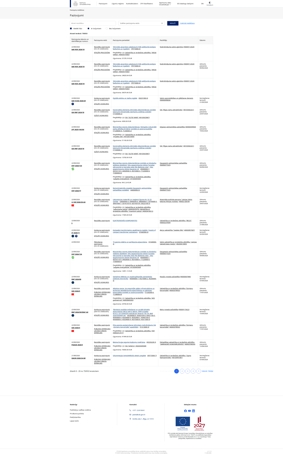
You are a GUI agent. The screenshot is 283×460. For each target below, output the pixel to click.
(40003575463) (123, 55)
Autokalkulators (132, 4)
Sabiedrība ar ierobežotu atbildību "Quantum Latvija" (131, 210)
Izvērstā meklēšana (187, 23)
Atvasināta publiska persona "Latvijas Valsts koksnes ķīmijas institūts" (176, 200)
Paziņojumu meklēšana (77, 10)
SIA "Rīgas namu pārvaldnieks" (171, 110)
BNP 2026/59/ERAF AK (80, 312)
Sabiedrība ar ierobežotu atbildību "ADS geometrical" (134, 299)
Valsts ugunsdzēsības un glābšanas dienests (176, 98)
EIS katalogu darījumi (185, 4)
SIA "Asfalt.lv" (130, 346)
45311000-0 (145, 319)
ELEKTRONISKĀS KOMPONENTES (125, 221)
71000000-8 (117, 173)
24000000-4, (124, 201)
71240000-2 (127, 131)
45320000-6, (127, 317)
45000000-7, (145, 169)
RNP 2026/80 (76, 279)
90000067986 (185, 277)
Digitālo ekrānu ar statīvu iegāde (125, 98)
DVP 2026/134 (77, 166)
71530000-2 (117, 114)
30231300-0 (143, 98)
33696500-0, (134, 201)
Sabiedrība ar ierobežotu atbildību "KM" (140, 331)
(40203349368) (140, 346)
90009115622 (184, 309)
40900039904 (190, 127)
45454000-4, (117, 317)
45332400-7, (136, 317)
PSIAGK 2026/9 (77, 345)
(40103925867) (144, 117)
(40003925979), (134, 209)
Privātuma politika (77, 414)
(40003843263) (127, 300)
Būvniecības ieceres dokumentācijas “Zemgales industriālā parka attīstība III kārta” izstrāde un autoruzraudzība (134, 128)
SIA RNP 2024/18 (78, 112)
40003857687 (189, 230)
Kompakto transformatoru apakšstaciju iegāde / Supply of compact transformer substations (134, 231)
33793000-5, (152, 201)
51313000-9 (144, 327)
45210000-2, (144, 279)
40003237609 (165, 223)
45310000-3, (136, 171)
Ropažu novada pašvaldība (170, 277)
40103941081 (177, 357)
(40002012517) (118, 333)
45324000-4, (127, 319)
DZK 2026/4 (76, 328)
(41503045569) (135, 179)
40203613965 (181, 244)
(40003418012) (147, 211)
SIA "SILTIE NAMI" (132, 117)
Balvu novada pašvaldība (169, 309)
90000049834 (165, 100)
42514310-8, (136, 203)
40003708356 (190, 344)
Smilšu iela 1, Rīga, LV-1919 (143, 419)
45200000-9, (132, 315)
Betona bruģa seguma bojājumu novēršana (129, 342)
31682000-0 (143, 232)
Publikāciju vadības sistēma (80, 410)
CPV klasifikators (146, 4)
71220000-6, (145, 171)
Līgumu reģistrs (118, 4)
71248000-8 (117, 294)
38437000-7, (117, 203)
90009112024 (189, 47)
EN (202, 4)
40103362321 (188, 110)
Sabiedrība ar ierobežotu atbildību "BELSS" (176, 221)
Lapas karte (74, 421)
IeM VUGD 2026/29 (79, 101)
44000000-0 (135, 190)
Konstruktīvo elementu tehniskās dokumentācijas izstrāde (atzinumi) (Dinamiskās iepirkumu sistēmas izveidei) (134, 111)
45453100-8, (141, 315)
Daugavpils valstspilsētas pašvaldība (173, 163)
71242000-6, (149, 292)
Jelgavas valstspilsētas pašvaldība (172, 127)
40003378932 (175, 290)
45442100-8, (145, 317)
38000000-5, (143, 201)
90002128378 (184, 201)
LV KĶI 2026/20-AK (78, 202)
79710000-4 (135, 49)
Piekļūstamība (75, 417)
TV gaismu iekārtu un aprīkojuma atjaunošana (130, 242)
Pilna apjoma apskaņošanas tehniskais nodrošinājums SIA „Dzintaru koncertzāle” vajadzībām (134, 326)
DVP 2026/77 (76, 191)
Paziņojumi (103, 4)
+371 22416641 (138, 410)
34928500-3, (127, 171)
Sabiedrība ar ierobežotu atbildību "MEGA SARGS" (134, 54)
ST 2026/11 (76, 233)
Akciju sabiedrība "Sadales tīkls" (172, 230)
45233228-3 (151, 342)
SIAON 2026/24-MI (78, 358)
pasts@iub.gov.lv (138, 414)
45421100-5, (150, 315)
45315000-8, (136, 319)
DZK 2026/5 (76, 291)
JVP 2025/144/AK (78, 130)
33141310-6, (127, 203)
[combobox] (141, 23)
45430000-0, (117, 319)
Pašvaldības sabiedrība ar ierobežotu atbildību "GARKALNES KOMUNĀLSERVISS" (177, 343)
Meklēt (173, 23)
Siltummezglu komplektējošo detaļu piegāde (129, 355)
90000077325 (165, 165)
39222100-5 (145, 203)
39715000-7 (152, 355)
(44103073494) (128, 137)
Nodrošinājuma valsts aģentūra (171, 47)
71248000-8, (118, 131)
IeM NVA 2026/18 (78, 50)
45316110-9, (117, 171)
